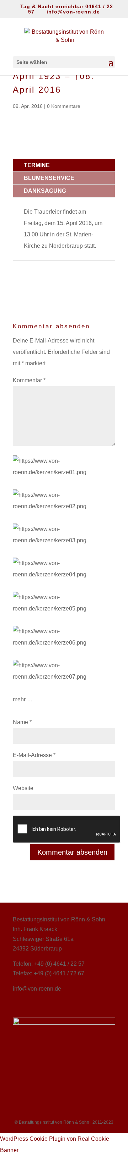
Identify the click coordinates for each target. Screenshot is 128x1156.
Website (23, 788)
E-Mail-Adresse (34, 755)
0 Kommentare (63, 106)
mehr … (23, 699)
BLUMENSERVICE (49, 178)
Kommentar (29, 380)
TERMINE (37, 165)
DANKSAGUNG (45, 191)
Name (22, 722)
